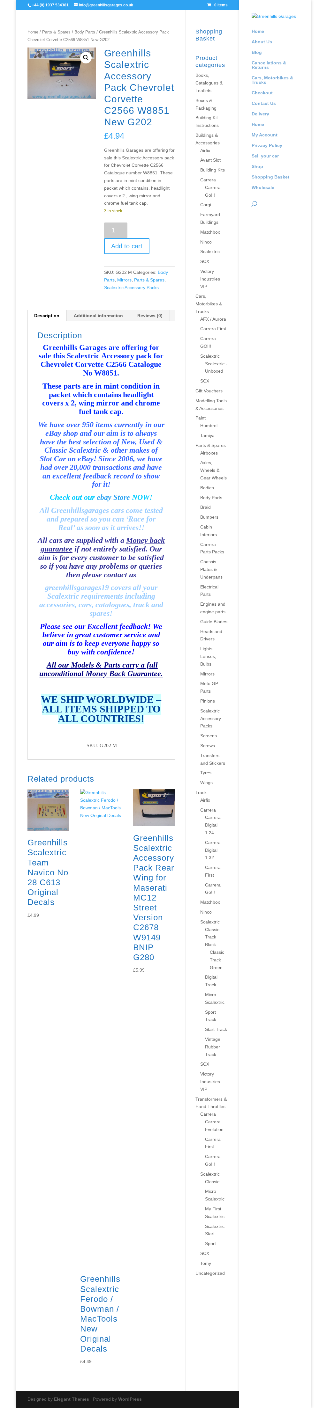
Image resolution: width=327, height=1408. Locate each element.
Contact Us (264, 103)
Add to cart (126, 246)
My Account (265, 135)
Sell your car (265, 156)
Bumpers (209, 517)
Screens (208, 735)
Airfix (205, 150)
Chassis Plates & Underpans (211, 569)
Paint (200, 417)
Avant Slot (210, 160)
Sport (210, 1243)
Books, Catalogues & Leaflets (209, 83)
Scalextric (210, 251)
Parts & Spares (56, 32)
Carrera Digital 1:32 (213, 850)
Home (258, 31)
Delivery (260, 114)
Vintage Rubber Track (212, 1047)
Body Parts (84, 32)
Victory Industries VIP (210, 279)
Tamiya (207, 435)
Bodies (207, 487)
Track (201, 792)
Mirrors (124, 279)
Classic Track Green (217, 960)
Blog (257, 52)
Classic (212, 1181)
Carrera (208, 179)
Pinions (207, 701)
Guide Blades (213, 621)
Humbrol (208, 425)
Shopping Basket (270, 177)
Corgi (205, 204)
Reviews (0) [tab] (150, 315)
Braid (205, 507)
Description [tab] (46, 315)
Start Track (216, 1029)
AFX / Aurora (213, 319)
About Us (262, 42)
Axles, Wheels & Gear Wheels (213, 470)
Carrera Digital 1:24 (213, 825)
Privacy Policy (267, 145)
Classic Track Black (212, 937)
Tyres (205, 772)
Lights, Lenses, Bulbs (208, 656)
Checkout (262, 93)
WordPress (130, 1399)
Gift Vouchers (209, 390)
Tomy (205, 1263)
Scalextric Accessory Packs (131, 287)
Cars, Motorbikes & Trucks (272, 80)
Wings (206, 782)
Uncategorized (210, 1273)
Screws (207, 745)
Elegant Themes (71, 1399)
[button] (86, 57)
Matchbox (210, 232)
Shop (257, 166)
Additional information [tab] (98, 315)
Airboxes (209, 453)
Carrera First (213, 328)
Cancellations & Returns (269, 65)
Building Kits (212, 169)
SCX (204, 261)
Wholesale (263, 187)
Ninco (206, 241)
